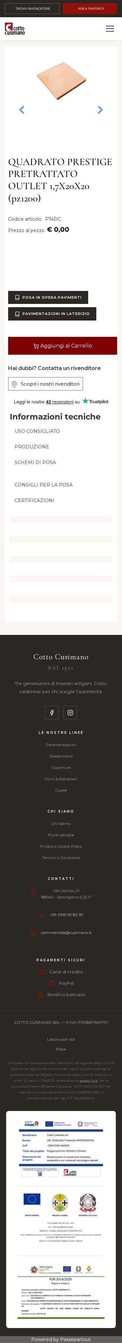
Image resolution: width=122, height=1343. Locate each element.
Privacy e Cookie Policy (61, 846)
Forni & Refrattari (61, 778)
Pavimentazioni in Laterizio (56, 313)
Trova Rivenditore (33, 9)
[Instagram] (70, 712)
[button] (61, 79)
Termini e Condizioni (61, 857)
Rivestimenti (61, 756)
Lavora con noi (61, 1039)
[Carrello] (80, 28)
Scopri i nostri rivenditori (48, 384)
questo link (89, 1080)
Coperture (61, 767)
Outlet (61, 790)
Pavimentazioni (61, 744)
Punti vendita (61, 834)
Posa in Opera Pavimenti (52, 297)
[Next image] (100, 110)
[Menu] (110, 28)
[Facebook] (52, 712)
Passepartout (75, 1339)
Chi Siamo (61, 823)
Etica (61, 1049)
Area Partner (91, 9)
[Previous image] (22, 105)
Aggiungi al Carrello (65, 346)
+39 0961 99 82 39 (66, 914)
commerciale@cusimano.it (66, 932)
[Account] (94, 28)
